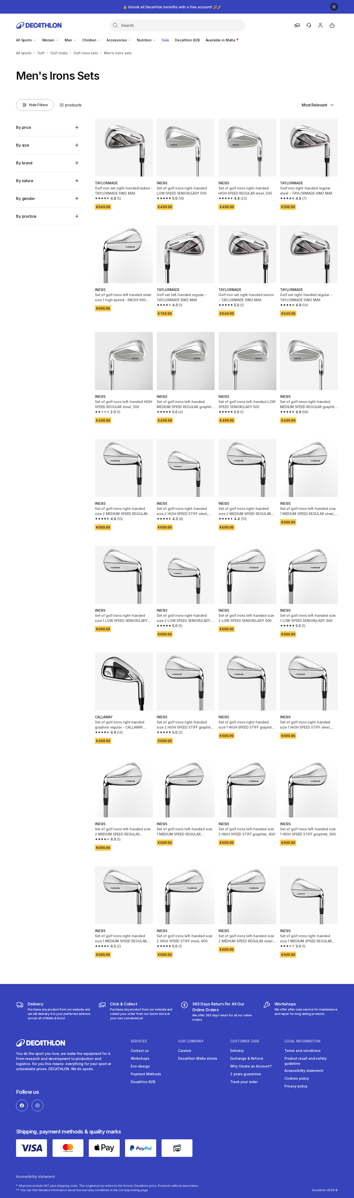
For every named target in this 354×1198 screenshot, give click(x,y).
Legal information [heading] (302, 1041)
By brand (24, 162)
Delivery (237, 1050)
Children (89, 40)
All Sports (24, 40)
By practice (26, 216)
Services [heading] (139, 1041)
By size (22, 145)
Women (48, 40)
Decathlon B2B (187, 40)
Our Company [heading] (191, 1041)
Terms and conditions (302, 1050)
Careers (184, 1050)
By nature (24, 180)
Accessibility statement (303, 1070)
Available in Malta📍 (222, 40)
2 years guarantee (245, 1074)
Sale (165, 40)
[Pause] (334, 7)
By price (23, 127)
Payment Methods (146, 1074)
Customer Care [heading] (244, 1041)
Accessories (117, 40)
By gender (25, 198)
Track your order (244, 1082)
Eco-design (140, 1066)
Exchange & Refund (246, 1058)
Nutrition (145, 40)
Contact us (140, 1050)
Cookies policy (296, 1078)
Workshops (140, 1058)
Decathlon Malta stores (197, 1058)
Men (69, 40)
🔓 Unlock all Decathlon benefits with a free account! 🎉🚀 (172, 7)
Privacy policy (296, 1086)
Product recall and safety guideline (305, 1061)
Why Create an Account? (251, 1066)
